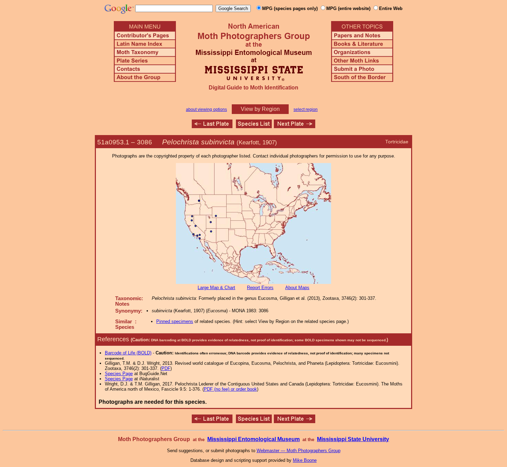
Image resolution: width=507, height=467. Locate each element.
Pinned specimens (174, 321)
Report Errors (260, 287)
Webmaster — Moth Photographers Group (298, 450)
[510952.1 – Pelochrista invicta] (212, 126)
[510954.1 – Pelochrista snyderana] (294, 126)
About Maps (297, 287)
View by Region (260, 109)
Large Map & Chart (216, 287)
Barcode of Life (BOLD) (128, 352)
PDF (165, 368)
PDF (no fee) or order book (230, 389)
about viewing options (206, 109)
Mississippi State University (353, 439)
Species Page (119, 373)
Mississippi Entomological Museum (253, 439)
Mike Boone (305, 460)
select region (306, 109)
